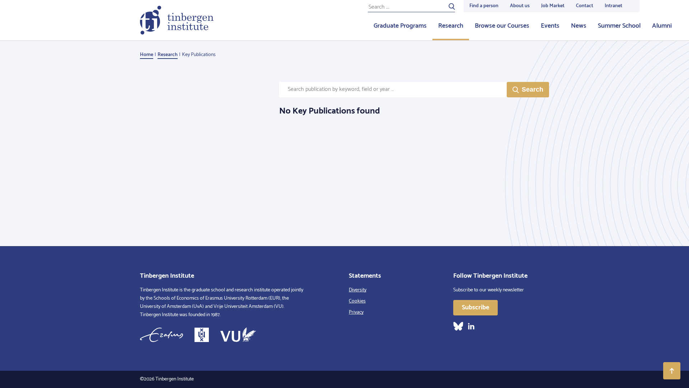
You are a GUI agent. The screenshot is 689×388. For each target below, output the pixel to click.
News (578, 25)
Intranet (613, 6)
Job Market (552, 6)
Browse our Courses (502, 25)
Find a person (483, 6)
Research (450, 25)
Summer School (619, 25)
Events (550, 25)
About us (520, 6)
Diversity (357, 290)
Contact (584, 6)
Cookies (357, 301)
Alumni (662, 25)
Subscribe (475, 307)
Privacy (356, 312)
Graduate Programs (400, 25)
